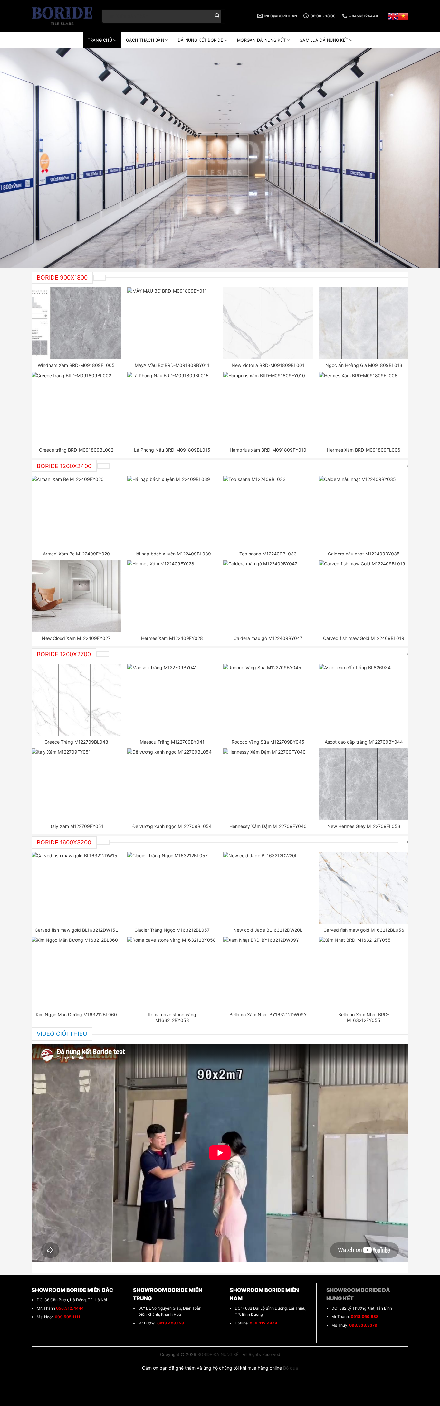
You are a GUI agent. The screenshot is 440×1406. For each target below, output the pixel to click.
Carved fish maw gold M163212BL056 (363, 930)
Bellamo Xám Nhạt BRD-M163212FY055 (363, 1017)
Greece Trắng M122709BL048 (76, 742)
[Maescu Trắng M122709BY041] (172, 700)
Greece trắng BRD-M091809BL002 (76, 450)
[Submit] (217, 16)
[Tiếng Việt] (403, 16)
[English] (393, 16)
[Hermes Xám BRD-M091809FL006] (363, 408)
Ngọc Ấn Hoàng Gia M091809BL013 (363, 365)
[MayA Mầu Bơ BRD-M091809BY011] (172, 323)
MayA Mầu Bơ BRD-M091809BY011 (172, 365)
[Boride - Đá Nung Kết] (62, 16)
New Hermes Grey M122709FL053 (363, 826)
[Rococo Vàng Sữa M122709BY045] (268, 700)
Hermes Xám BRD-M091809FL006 (363, 450)
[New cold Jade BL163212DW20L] (268, 888)
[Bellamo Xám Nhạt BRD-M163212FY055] (363, 972)
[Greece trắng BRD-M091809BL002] (76, 408)
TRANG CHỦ (100, 40)
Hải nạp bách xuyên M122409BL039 (172, 553)
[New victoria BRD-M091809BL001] (268, 323)
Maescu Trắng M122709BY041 (172, 742)
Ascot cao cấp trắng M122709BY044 (364, 742)
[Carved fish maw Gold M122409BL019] (363, 596)
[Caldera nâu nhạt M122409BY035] (363, 511)
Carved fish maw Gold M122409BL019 (363, 638)
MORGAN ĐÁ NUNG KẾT (261, 40)
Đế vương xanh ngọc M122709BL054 (172, 826)
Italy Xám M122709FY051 (76, 826)
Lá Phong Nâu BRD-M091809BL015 (172, 450)
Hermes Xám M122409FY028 (172, 638)
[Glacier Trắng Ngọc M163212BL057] (172, 888)
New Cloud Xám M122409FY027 (76, 638)
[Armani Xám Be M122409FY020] (76, 511)
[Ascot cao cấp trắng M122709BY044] (363, 700)
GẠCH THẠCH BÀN (145, 40)
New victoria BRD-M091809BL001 (268, 365)
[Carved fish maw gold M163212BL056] (363, 888)
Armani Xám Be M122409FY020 (76, 553)
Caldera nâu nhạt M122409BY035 (364, 553)
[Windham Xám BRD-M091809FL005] (76, 323)
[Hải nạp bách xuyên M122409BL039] (172, 511)
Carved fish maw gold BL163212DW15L (76, 930)
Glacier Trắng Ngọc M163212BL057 (172, 930)
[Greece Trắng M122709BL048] (76, 700)
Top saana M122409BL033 (268, 553)
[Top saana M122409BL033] (268, 511)
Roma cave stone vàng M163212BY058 (172, 1017)
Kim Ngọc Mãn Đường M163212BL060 (76, 1014)
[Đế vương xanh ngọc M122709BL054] (172, 784)
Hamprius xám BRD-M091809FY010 (268, 450)
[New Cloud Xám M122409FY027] (76, 596)
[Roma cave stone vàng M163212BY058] (172, 972)
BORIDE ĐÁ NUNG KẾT (219, 1354)
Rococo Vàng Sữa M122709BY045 (268, 742)
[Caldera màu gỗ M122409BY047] (268, 596)
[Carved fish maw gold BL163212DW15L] (76, 888)
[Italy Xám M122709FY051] (76, 784)
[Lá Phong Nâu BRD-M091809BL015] (172, 408)
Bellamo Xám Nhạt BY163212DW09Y (268, 1014)
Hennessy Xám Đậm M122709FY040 (268, 826)
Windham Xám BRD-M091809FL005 (76, 365)
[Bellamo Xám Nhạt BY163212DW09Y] (268, 972)
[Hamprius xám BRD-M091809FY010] (268, 408)
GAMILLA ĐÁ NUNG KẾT (324, 40)
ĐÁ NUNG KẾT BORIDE (200, 40)
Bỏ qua (290, 1368)
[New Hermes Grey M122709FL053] (363, 784)
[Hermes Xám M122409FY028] (172, 596)
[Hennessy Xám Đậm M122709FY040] (268, 784)
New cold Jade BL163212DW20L (267, 930)
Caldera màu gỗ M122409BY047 (268, 638)
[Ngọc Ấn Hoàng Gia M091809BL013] (363, 323)
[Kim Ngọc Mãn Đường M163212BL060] (76, 972)
